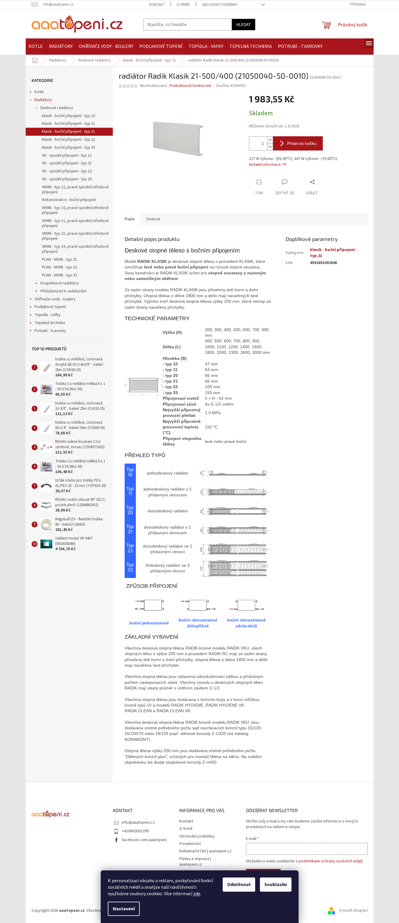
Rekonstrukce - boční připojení (69, 200)
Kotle (39, 92)
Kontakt (157, 4)
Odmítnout (239, 884)
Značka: (231, 86)
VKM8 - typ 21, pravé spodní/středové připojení (75, 236)
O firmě (183, 4)
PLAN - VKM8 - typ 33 (59, 275)
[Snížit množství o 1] (270, 146)
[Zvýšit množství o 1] (270, 140)
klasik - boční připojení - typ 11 (68, 124)
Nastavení (124, 909)
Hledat (243, 24)
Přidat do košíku (302, 143)
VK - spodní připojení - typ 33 (67, 179)
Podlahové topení (50, 307)
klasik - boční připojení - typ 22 (68, 140)
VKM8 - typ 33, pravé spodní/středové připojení (75, 249)
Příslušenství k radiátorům (63, 291)
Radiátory (43, 100)
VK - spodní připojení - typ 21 (67, 163)
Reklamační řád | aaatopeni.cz (205, 851)
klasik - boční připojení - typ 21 (68, 132)
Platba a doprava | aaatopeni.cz (195, 861)
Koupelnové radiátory (59, 283)
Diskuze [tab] (153, 219)
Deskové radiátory (56, 108)
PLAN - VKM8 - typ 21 (59, 260)
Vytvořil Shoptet (353, 911)
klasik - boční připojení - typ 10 (68, 116)
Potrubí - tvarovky (50, 331)
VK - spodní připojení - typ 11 (67, 155)
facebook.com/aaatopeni (144, 840)
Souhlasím (275, 884)
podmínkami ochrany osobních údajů (331, 861)
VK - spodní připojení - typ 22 (67, 171)
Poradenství (190, 844)
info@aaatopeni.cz (138, 822)
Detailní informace (265, 165)
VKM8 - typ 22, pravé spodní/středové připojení (75, 189)
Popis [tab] (130, 219)
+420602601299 (135, 831)
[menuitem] (36, 46)
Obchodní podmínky (220, 4)
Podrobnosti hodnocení (190, 86)
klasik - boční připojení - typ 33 (68, 147)
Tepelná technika (50, 323)
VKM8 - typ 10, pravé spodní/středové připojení (75, 210)
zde (196, 893)
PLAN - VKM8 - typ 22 (59, 267)
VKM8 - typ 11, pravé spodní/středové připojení (75, 223)
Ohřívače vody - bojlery (55, 299)
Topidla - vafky (48, 315)
